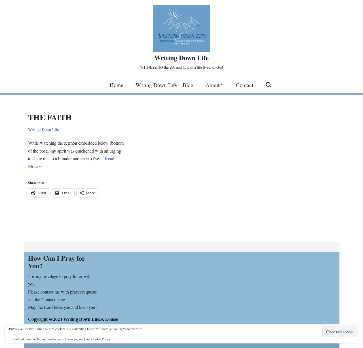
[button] (222, 84)
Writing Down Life (43, 129)
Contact (244, 84)
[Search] (268, 85)
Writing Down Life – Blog (164, 84)
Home (116, 84)
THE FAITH (50, 117)
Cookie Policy (100, 339)
